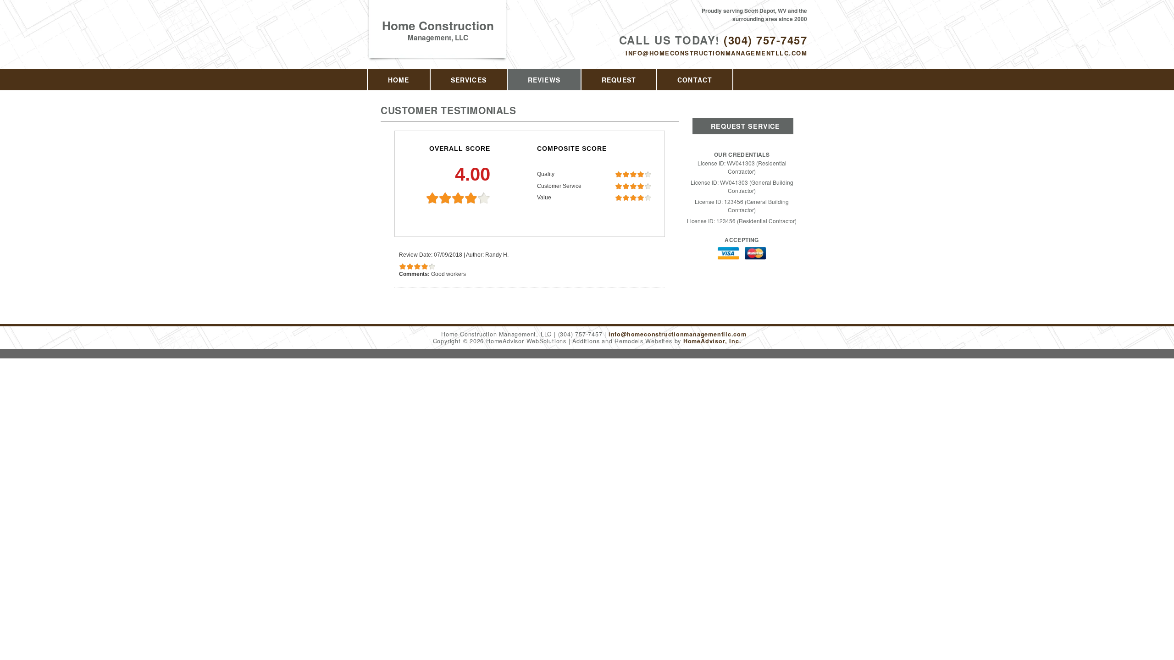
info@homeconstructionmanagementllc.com (716, 53)
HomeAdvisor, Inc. (712, 341)
